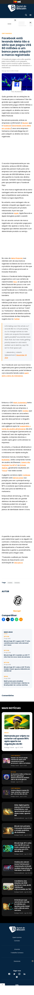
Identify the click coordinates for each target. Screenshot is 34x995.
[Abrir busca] (26, 15)
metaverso (17, 582)
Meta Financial (16, 258)
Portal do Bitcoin (17, 8)
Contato (17, 941)
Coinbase (26, 475)
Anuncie (17, 949)
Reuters (25, 123)
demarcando (18, 478)
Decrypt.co (18, 563)
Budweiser (6, 460)
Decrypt (17, 611)
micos (4, 471)
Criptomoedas (7, 33)
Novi (15, 282)
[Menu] (30, 15)
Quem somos (17, 937)
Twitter (17, 319)
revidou (26, 411)
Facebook (7, 126)
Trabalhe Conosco (17, 953)
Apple (16, 213)
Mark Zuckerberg (20, 402)
